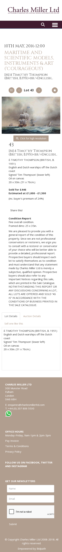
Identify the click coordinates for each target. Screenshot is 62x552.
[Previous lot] (19, 90)
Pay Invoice (12, 440)
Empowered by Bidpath (32, 548)
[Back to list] (11, 90)
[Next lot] (39, 90)
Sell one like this (13, 323)
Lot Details (10, 316)
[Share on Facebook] (28, 210)
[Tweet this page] (35, 210)
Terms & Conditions (17, 446)
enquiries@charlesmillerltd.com (26, 404)
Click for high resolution (32, 138)
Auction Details (32, 316)
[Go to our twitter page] (15, 472)
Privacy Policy (13, 451)
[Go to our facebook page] (8, 472)
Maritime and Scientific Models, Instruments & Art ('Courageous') (29, 60)
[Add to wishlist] (55, 90)
